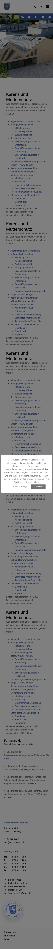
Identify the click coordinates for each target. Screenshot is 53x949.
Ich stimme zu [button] (38, 487)
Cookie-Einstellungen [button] (19, 486)
